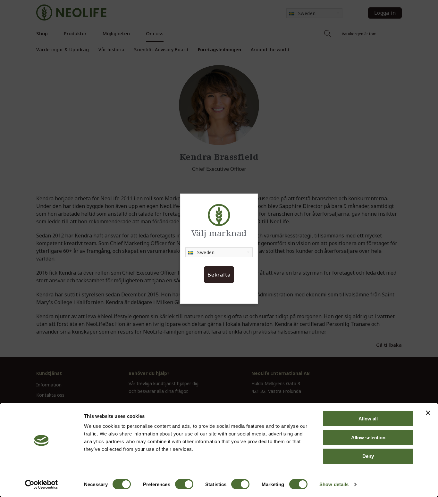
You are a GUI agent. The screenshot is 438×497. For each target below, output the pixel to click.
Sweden (206, 252)
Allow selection (368, 437)
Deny (368, 456)
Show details (334, 484)
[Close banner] (428, 412)
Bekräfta (218, 274)
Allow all (368, 418)
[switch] (184, 484)
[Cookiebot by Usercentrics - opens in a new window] (41, 484)
